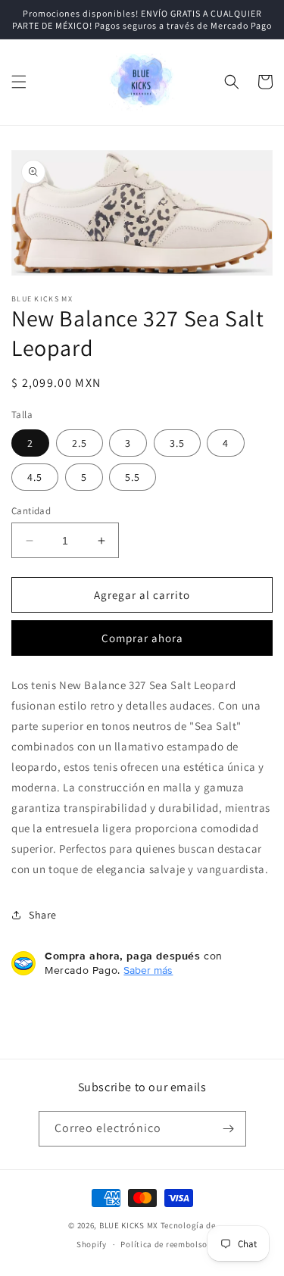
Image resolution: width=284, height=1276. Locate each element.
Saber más (148, 970)
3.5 (177, 443)
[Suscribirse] (228, 1129)
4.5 (34, 477)
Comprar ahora (142, 638)
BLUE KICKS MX (128, 1225)
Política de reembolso (164, 1244)
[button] (19, 81)
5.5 (132, 477)
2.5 (79, 443)
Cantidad (31, 510)
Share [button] (43, 915)
